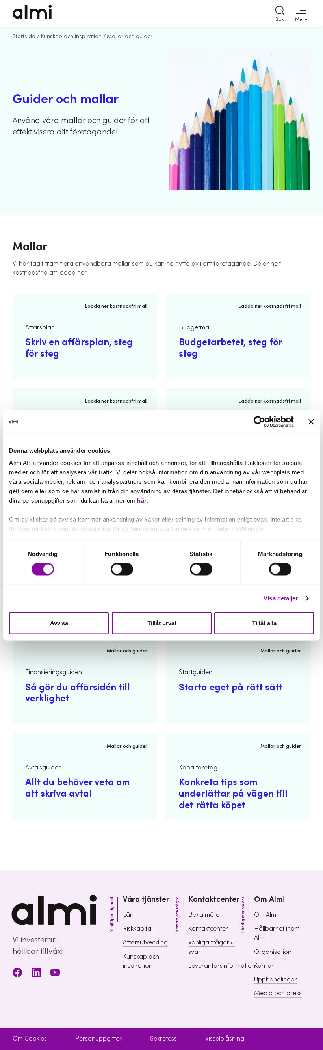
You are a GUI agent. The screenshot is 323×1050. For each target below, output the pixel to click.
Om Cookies (30, 1038)
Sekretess (163, 1038)
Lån (128, 914)
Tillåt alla (264, 622)
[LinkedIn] (36, 974)
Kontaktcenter (208, 928)
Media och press (278, 993)
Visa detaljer (281, 598)
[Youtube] (55, 974)
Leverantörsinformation (221, 965)
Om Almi (265, 914)
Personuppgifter (98, 1038)
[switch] (122, 569)
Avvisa (59, 622)
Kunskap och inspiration (71, 36)
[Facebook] (17, 974)
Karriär (264, 965)
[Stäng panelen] (311, 421)
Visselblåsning (224, 1038)
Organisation (272, 951)
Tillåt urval (161, 622)
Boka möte (203, 914)
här (142, 500)
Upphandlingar (275, 979)
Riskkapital (137, 928)
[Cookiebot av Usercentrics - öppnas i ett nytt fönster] (259, 421)
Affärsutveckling (145, 942)
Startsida (24, 36)
